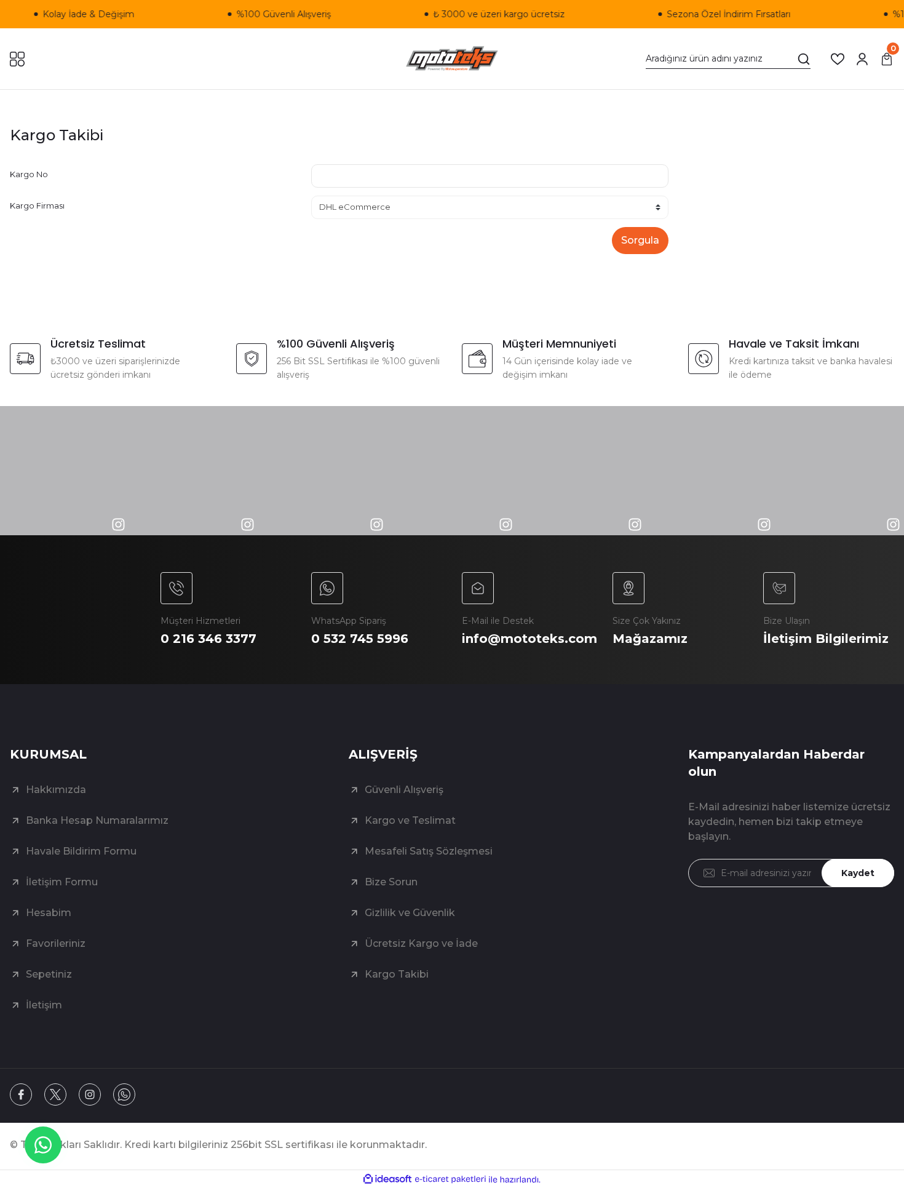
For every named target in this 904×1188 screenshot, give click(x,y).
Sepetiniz (49, 974)
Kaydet (857, 873)
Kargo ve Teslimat (410, 820)
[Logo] (452, 59)
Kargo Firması (37, 205)
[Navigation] (17, 59)
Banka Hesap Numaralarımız (97, 820)
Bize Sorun (391, 882)
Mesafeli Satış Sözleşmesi (429, 851)
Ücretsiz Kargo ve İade (421, 943)
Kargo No (29, 174)
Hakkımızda (56, 789)
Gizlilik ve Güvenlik (410, 913)
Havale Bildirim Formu (81, 851)
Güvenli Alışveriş (404, 789)
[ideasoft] (387, 1180)
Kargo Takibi (397, 974)
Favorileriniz (55, 943)
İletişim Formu (62, 882)
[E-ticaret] (450, 1179)
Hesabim (48, 913)
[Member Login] (862, 59)
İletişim (44, 1005)
